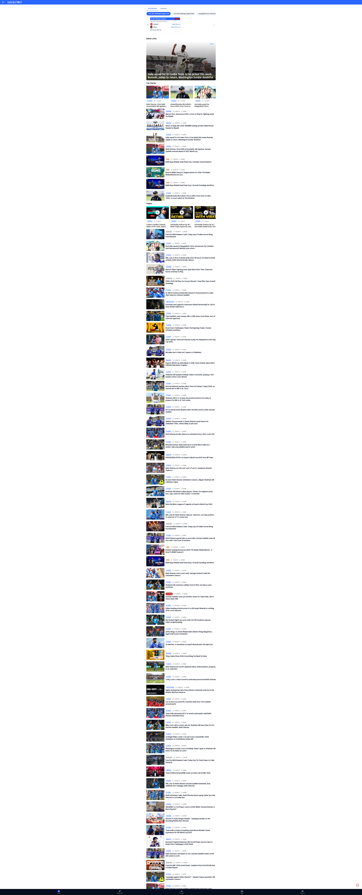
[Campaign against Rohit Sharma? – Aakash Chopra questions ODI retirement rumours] (155, 877)
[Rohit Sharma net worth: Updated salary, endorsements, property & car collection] (155, 666)
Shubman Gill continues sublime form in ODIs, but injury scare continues (189, 586)
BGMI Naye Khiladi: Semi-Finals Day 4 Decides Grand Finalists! (188, 162)
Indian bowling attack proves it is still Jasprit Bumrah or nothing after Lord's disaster (190, 609)
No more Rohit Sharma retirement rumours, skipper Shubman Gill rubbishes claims (190, 481)
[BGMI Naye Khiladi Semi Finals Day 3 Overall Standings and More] (155, 184)
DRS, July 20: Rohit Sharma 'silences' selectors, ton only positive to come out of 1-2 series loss (190, 516)
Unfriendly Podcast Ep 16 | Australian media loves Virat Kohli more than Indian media (205, 226)
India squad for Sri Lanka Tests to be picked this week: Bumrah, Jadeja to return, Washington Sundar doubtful (180, 75)
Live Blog (169, 594)
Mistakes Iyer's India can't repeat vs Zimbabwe (183, 352)
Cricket (211, 44)
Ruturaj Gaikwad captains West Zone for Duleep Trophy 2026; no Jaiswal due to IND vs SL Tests (190, 387)
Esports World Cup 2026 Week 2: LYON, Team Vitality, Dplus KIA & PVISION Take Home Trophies (190, 364)
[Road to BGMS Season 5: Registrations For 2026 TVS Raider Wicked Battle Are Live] (155, 172)
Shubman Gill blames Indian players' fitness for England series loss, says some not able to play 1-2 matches (189, 492)
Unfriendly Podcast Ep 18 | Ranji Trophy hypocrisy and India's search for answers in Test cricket (181, 226)
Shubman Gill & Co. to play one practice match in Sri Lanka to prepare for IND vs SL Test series (188, 399)
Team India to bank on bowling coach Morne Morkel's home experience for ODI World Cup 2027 (188, 831)
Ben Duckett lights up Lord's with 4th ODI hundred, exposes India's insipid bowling (188, 621)
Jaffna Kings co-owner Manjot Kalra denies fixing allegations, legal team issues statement (189, 633)
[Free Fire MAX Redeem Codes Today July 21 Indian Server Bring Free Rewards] (155, 234)
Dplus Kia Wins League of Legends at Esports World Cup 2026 (189, 504)
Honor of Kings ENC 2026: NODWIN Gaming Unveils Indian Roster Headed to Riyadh (190, 127)
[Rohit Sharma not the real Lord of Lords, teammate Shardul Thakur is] (155, 468)
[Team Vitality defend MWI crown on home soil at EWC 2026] (155, 771)
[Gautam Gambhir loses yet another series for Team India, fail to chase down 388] (155, 596)
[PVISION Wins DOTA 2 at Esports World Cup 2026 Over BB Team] (155, 456)
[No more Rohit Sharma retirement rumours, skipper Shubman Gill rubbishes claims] (155, 479)
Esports (168, 123)
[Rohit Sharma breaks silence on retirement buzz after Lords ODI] (155, 433)
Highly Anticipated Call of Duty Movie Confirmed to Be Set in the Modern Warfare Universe (190, 691)
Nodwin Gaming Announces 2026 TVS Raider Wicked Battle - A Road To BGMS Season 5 (189, 551)
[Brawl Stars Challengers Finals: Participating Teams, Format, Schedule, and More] (155, 328)
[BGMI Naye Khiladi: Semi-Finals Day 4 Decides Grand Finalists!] (155, 160)
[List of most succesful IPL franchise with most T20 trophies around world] (155, 701)
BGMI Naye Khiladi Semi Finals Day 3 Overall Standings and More (190, 185)
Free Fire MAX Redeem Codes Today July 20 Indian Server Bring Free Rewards (189, 527)
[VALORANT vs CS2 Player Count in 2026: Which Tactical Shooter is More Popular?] (155, 807)
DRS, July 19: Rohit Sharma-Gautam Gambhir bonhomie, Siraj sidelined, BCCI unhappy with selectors (188, 784)
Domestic (164, 8)
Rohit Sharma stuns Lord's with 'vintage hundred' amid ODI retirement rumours (188, 574)
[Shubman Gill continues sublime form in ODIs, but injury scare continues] (155, 585)
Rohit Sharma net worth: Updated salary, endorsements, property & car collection (191, 668)
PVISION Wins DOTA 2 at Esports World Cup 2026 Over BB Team (189, 457)
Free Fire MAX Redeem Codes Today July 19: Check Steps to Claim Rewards (190, 761)
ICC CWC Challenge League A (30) (159, 14)
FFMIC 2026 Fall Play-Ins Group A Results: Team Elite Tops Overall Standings (190, 282)
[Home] (15, 2)
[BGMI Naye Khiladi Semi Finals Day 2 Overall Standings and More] (155, 561)
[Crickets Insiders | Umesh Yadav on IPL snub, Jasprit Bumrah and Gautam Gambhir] (157, 212)
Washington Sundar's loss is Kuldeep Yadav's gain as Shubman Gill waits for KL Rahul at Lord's (191, 749)
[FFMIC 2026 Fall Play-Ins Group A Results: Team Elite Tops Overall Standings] (155, 281)
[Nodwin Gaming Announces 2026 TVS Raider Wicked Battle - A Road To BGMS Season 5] (155, 549)
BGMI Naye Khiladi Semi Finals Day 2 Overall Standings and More (190, 562)
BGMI (167, 159)
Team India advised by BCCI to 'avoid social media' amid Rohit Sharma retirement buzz (188, 714)
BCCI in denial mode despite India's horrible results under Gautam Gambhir (190, 411)
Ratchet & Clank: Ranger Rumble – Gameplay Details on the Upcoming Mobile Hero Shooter (188, 819)
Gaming (168, 111)
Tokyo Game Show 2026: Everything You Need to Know (186, 656)
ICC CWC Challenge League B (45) (184, 14)
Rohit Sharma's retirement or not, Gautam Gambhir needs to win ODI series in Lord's (190, 855)
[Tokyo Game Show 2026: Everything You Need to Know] (155, 655)
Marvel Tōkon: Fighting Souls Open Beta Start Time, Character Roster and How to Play (189, 270)
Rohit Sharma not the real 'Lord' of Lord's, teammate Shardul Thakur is (189, 469)
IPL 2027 (181, 893)
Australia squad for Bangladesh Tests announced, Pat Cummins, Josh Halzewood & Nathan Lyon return (204, 105)
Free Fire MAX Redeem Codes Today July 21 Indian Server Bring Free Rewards (189, 235)
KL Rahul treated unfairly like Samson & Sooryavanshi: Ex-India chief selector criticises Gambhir (189, 294)
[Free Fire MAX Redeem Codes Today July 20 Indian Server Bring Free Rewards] (155, 526)
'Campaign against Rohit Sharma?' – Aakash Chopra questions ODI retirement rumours (190, 878)
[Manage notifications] (357, 885)
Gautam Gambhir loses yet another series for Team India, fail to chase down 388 (190, 597)
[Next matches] (214, 25)
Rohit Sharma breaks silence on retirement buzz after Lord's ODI (190, 434)
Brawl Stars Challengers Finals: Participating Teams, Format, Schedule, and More (189, 329)
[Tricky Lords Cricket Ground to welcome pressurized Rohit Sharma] (155, 678)
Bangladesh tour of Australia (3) (208, 14)
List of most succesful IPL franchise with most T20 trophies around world (188, 703)
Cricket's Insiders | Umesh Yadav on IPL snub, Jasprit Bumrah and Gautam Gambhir (157, 226)
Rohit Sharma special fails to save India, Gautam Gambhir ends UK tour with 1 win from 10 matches (190, 539)
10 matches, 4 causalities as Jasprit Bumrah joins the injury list (189, 644)
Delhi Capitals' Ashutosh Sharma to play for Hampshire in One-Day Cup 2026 (191, 340)
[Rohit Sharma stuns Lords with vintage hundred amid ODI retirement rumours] (155, 573)
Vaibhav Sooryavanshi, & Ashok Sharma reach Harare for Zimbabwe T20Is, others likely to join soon (187, 422)
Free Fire (169, 232)
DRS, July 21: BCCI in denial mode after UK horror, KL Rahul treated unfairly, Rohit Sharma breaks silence (190, 259)
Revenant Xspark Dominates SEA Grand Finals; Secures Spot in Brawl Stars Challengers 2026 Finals (189, 843)
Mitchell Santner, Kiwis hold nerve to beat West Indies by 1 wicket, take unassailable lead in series (188, 446)
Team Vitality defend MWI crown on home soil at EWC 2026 (188, 773)
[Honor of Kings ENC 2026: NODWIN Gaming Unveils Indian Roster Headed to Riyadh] (155, 125)
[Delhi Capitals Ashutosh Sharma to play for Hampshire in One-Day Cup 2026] (155, 339)
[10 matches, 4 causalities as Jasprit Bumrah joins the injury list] (155, 643)
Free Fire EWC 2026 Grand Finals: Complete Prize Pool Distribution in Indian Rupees (190, 866)
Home (58, 893)
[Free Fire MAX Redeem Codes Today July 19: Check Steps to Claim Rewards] (155, 760)
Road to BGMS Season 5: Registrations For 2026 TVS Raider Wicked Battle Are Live (188, 173)
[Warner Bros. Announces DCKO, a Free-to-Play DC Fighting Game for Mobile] (155, 114)
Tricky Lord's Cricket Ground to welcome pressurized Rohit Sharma (191, 679)
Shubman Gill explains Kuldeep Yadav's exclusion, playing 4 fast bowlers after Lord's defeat (190, 375)
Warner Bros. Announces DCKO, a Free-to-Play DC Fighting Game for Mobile (190, 115)
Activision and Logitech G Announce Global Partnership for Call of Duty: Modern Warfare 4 (190, 305)
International (152, 8)
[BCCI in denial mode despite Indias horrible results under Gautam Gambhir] (155, 409)
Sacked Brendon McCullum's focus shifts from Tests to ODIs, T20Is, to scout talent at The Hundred (180, 105)
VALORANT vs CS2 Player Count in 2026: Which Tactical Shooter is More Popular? (190, 808)
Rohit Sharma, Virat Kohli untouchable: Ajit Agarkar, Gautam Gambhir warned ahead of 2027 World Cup (156, 105)
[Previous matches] (148, 25)
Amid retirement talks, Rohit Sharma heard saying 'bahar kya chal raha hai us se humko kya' (190, 796)
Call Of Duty (170, 302)
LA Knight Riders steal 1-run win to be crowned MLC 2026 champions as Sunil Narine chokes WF (187, 738)
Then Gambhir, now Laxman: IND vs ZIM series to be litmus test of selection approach (190, 317)
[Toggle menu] (3, 2)
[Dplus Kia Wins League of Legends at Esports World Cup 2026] (155, 503)
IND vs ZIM (120, 893)
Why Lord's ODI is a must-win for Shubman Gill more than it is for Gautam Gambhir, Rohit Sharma (190, 726)
